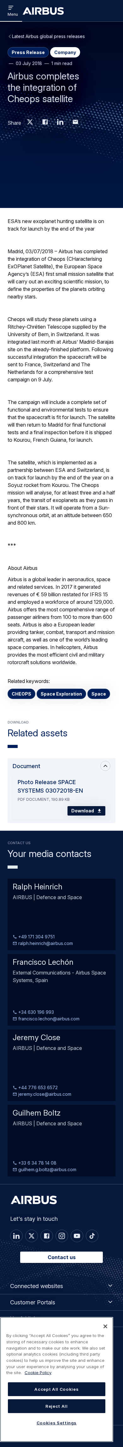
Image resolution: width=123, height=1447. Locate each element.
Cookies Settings (57, 1422)
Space (98, 693)
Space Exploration (61, 693)
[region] (56, 1379)
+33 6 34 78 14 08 (36, 1163)
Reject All (56, 1406)
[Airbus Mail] (75, 122)
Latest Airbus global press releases (48, 36)
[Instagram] (62, 1236)
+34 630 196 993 (35, 1012)
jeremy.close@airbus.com (44, 1094)
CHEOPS (21, 693)
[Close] (105, 1326)
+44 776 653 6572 (37, 1087)
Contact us (62, 1257)
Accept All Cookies (56, 1389)
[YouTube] (77, 1236)
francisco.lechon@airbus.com (48, 1018)
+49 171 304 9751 (36, 936)
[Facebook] (46, 1236)
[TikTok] (92, 1236)
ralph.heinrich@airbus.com (45, 943)
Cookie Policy (38, 1372)
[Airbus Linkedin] (60, 122)
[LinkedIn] (16, 1236)
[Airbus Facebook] (45, 122)
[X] (31, 1236)
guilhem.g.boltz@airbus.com (46, 1169)
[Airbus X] (30, 122)
